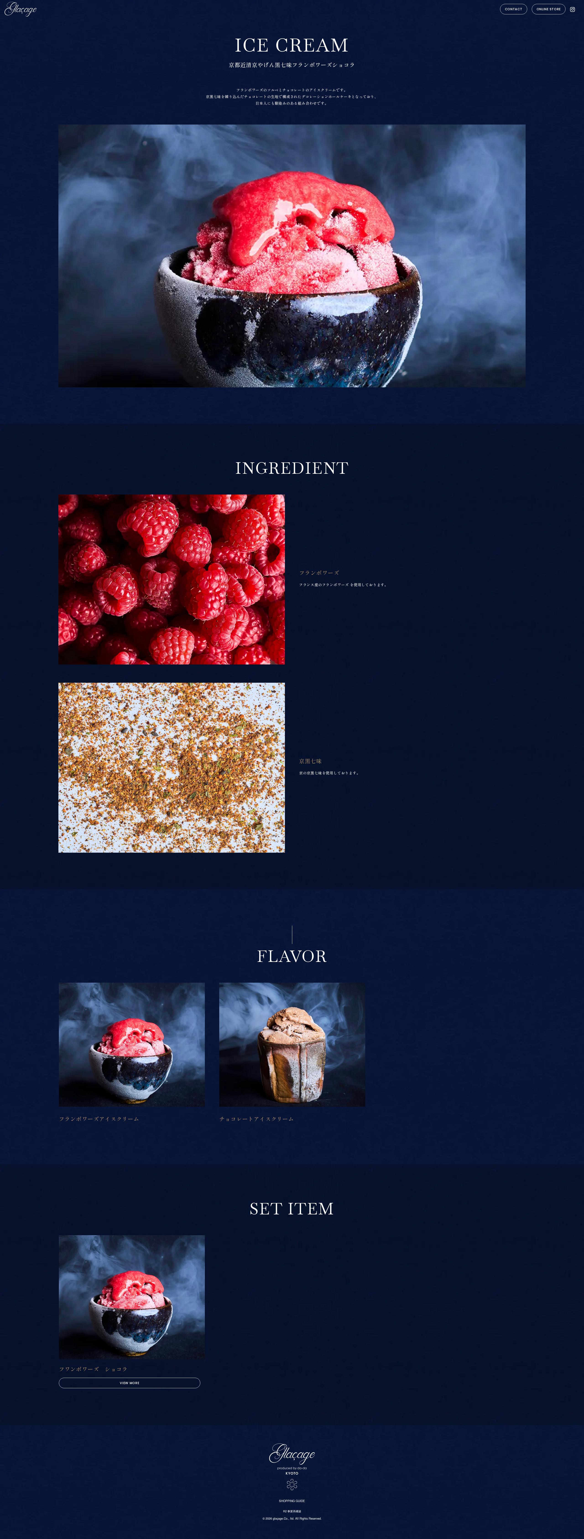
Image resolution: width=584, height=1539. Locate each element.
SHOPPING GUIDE (292, 1501)
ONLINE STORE (549, 9)
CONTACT (513, 9)
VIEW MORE (129, 1383)
